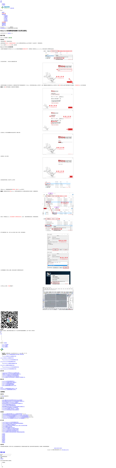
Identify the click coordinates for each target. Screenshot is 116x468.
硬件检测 (3, 439)
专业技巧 (3, 442)
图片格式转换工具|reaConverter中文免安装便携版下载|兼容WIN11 (12, 403)
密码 (1, 455)
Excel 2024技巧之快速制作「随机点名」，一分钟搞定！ (11, 408)
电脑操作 (3, 440)
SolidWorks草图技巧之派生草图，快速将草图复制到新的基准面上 (13, 423)
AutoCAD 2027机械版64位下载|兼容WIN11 (9, 424)
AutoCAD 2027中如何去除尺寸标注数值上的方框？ (11, 429)
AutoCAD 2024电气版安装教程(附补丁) (8, 381)
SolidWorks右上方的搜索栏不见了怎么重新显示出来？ (11, 372)
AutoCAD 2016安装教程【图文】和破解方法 (9, 382)
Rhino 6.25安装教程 (5, 344)
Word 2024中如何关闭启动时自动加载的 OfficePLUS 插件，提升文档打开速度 (15, 425)
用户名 (1, 454)
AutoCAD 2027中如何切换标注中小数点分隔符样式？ (11, 376)
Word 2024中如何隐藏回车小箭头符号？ (9, 427)
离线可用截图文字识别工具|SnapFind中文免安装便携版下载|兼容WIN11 (13, 406)
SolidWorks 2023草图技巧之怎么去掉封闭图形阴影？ (11, 428)
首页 (1, 28)
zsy (21, 353)
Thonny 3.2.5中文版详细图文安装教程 (8, 384)
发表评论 (9, 33)
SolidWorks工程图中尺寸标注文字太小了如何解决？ (10, 402)
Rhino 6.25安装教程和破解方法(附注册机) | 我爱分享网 (15, 354)
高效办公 (3, 441)
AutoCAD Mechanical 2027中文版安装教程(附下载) (8, 368)
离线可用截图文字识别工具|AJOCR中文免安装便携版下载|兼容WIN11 (13, 401)
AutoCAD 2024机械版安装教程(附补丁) (8, 383)
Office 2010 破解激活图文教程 (17, 413)
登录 (1, 452)
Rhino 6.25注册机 (5, 345)
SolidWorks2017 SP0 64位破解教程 (19, 418)
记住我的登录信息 (4, 456)
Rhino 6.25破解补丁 (5, 346)
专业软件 (3, 438)
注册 (4, 452)
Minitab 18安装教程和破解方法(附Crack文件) (9, 385)
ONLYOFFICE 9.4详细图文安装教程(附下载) (7, 365)
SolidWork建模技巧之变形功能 (7, 426)
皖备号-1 (65, 449)
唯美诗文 (3, 3)
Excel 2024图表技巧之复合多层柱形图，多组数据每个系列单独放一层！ (14, 377)
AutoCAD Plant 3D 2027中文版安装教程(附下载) (7, 361)
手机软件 (3, 433)
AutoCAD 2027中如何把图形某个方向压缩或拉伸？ (10, 407)
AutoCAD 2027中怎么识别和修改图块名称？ (9, 405)
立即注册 (1, 458)
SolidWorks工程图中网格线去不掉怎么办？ (9, 404)
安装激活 (3, 28)
